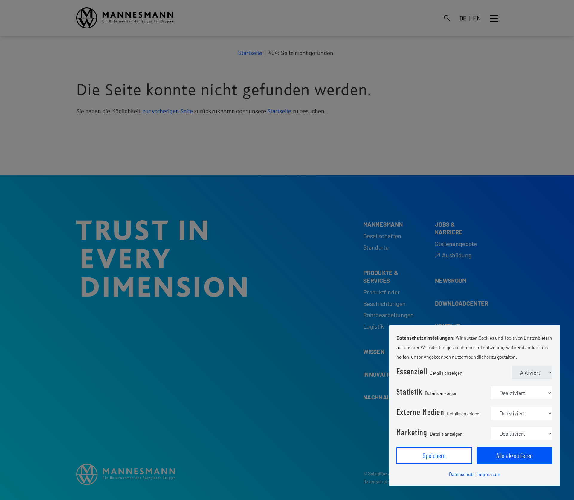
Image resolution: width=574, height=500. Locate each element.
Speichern (434, 455)
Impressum (488, 474)
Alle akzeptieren (514, 455)
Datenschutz (461, 474)
